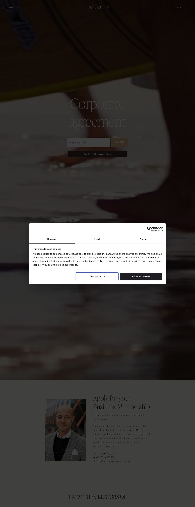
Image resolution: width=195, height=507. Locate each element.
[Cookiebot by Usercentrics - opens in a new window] (149, 229)
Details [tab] (97, 239)
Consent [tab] (51, 239)
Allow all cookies (141, 276)
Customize (95, 276)
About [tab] (143, 239)
